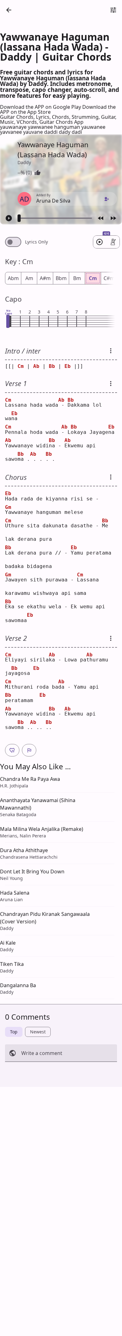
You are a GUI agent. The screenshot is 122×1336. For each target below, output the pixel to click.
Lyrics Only (36, 242)
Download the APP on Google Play (41, 106)
